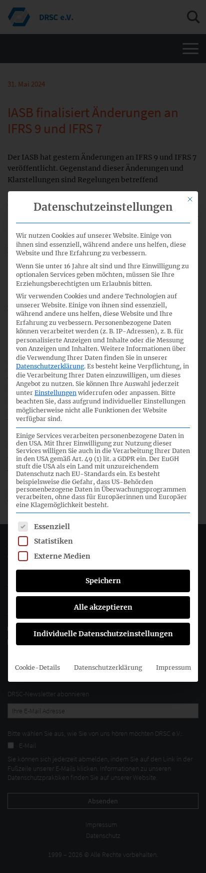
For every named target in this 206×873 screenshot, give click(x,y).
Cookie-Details (37, 667)
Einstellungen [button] (55, 392)
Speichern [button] (103, 580)
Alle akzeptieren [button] (103, 607)
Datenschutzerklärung (50, 366)
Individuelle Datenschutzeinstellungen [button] (103, 633)
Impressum (173, 667)
